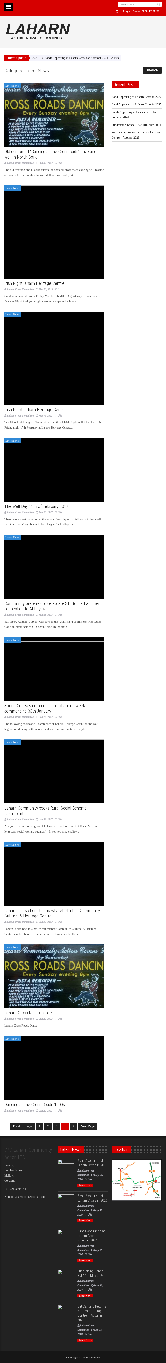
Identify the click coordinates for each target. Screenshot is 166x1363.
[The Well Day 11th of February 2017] (54, 470)
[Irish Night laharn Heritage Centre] (54, 232)
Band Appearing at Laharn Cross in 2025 (136, 104)
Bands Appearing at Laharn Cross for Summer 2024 (61, 58)
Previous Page (22, 1126)
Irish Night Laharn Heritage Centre (34, 409)
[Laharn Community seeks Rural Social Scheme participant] (54, 771)
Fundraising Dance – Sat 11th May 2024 (136, 124)
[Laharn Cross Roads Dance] (54, 976)
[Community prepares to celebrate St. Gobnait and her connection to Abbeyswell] (54, 567)
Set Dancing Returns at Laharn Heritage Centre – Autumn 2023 (91, 1313)
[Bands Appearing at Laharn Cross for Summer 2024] (66, 1238)
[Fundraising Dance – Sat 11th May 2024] (66, 1278)
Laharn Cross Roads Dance (28, 1012)
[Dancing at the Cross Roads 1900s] (54, 1068)
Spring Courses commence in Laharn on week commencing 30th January (44, 708)
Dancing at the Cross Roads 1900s (34, 1104)
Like (60, 163)
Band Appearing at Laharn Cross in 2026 (136, 97)
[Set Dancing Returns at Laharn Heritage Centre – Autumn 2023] (66, 1313)
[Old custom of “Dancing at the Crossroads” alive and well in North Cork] (54, 115)
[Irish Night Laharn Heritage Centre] (54, 358)
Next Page (88, 1126)
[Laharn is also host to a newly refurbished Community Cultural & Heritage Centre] (54, 874)
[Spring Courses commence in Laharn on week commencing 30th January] (54, 669)
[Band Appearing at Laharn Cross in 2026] (66, 1167)
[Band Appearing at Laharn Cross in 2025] (66, 1202)
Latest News (12, 85)
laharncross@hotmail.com (30, 1196)
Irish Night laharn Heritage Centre (34, 283)
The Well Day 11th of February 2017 (36, 506)
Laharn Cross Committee (20, 163)
